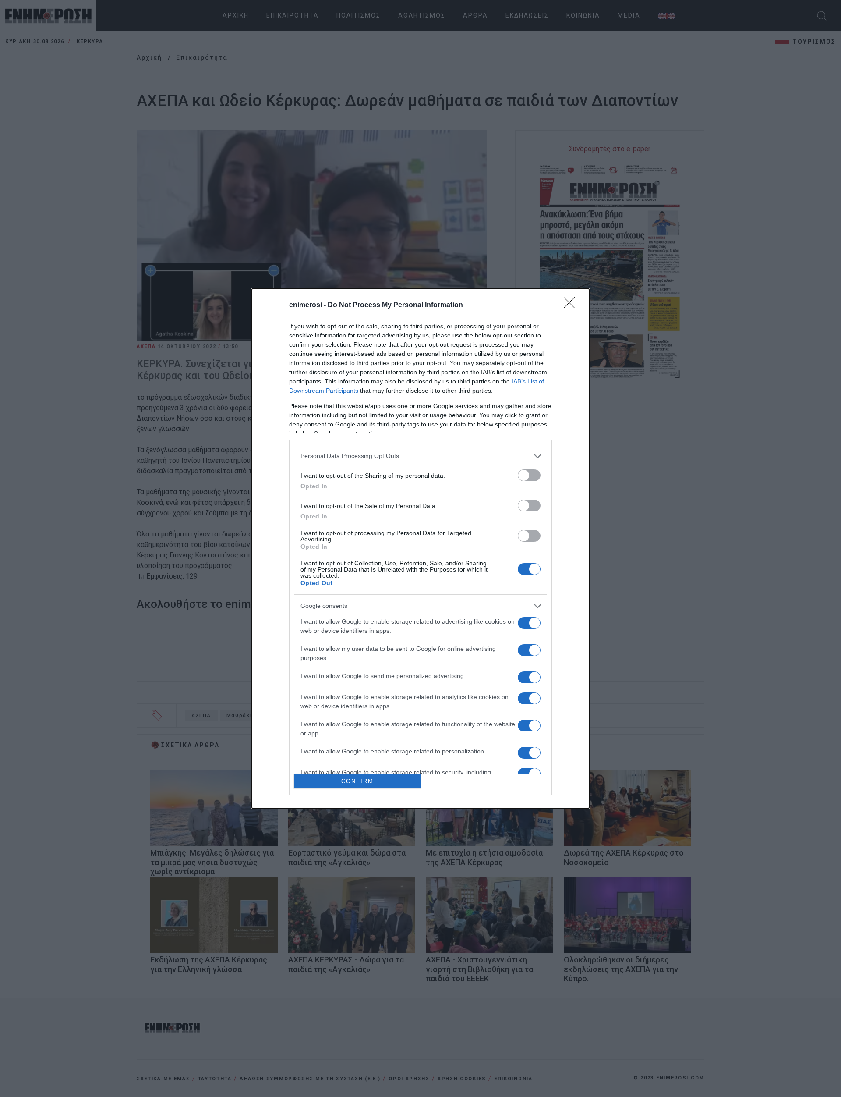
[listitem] (420, 456)
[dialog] (420, 548)
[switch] (529, 475)
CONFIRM (357, 781)
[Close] (572, 305)
